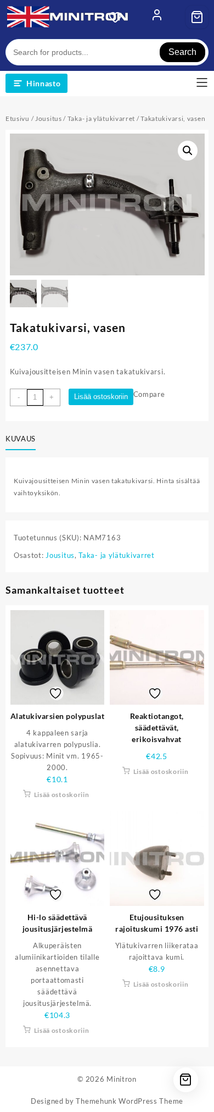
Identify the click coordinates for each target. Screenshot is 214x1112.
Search (182, 52)
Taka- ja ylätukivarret (101, 118)
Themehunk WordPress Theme (129, 1101)
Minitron (121, 1079)
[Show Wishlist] (118, 17)
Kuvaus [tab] (20, 438)
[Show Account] (156, 17)
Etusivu (17, 118)
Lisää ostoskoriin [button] (61, 794)
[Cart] (197, 17)
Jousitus (48, 118)
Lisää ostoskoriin (101, 396)
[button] (188, 151)
